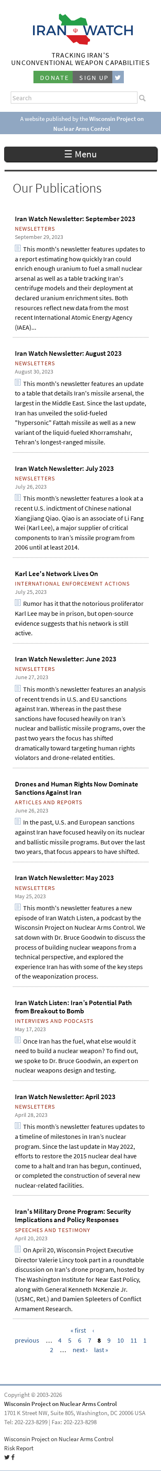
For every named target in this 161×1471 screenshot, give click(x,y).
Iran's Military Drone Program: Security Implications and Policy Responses (73, 1215)
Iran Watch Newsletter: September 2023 (75, 218)
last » (101, 1350)
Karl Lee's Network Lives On (56, 573)
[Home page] (80, 42)
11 (133, 1340)
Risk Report (18, 1448)
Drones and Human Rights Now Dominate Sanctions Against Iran (76, 788)
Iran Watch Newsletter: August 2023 (68, 353)
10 (120, 1340)
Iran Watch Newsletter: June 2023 (65, 658)
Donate (54, 77)
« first (78, 1330)
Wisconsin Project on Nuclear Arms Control (60, 1404)
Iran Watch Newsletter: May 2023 (64, 877)
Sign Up (94, 77)
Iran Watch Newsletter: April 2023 (65, 1096)
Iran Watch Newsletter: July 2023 (64, 468)
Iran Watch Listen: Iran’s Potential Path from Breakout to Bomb (73, 1006)
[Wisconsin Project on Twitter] (118, 77)
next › (80, 1350)
